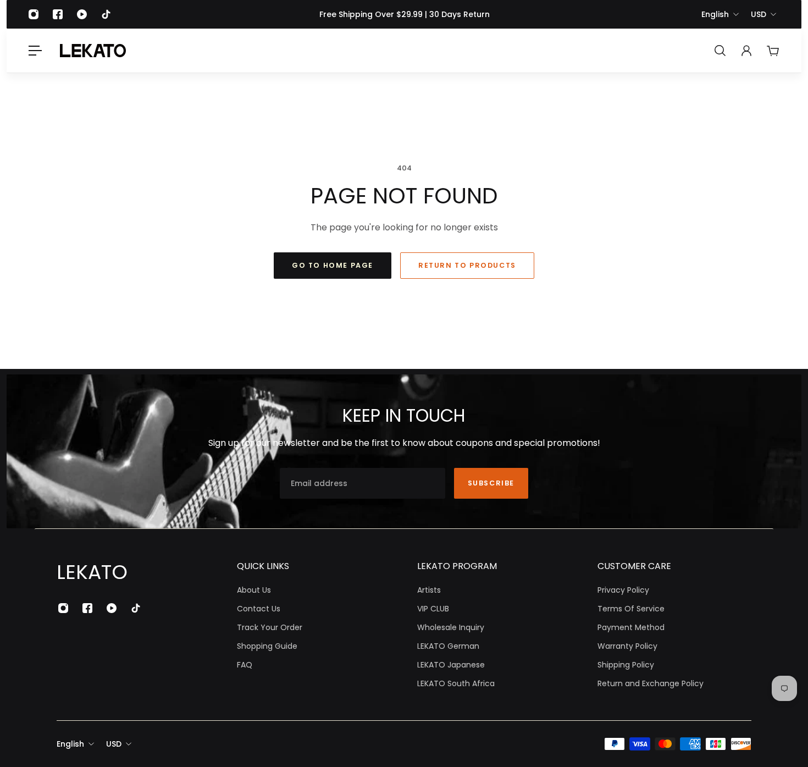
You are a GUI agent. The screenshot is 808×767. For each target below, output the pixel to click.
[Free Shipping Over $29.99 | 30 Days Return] (404, 14)
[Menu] (35, 50)
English (715, 14)
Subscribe (491, 483)
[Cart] (773, 50)
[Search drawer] (720, 50)
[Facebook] (58, 14)
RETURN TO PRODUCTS (467, 265)
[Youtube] (82, 14)
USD (758, 14)
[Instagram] (33, 14)
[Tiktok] (106, 14)
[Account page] (746, 50)
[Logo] (93, 50)
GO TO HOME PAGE (332, 265)
